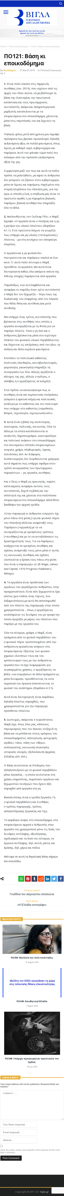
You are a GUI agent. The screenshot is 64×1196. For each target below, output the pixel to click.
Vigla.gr (44, 1191)
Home (3, 46)
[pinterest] (28, 879)
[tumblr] (34, 879)
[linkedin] (47, 879)
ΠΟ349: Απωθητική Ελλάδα (32, 1001)
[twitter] (54, 879)
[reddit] (41, 879)
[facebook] (61, 879)
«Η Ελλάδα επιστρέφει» (32, 903)
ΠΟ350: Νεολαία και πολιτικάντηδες (32, 957)
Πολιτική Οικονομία (18, 46)
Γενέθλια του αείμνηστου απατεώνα (32, 892)
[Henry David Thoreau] (32, 33)
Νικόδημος (9, 70)
